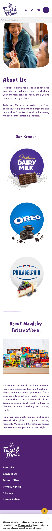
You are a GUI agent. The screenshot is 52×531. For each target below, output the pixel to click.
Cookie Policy (11, 499)
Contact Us (10, 473)
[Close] (48, 518)
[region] (26, 522)
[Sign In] (25, 10)
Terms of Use (11, 480)
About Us (8, 467)
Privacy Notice (12, 486)
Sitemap (8, 493)
